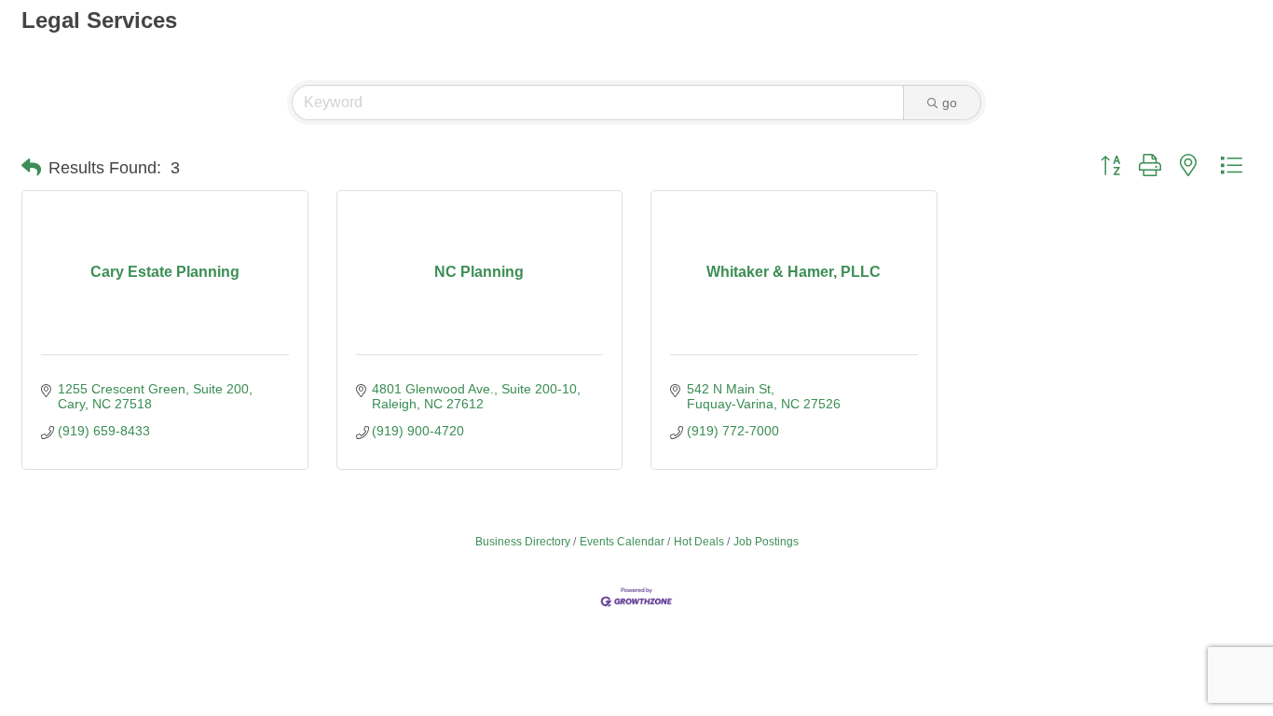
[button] (31, 168)
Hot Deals (699, 541)
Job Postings (766, 541)
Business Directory (522, 541)
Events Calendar (622, 541)
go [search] (949, 102)
